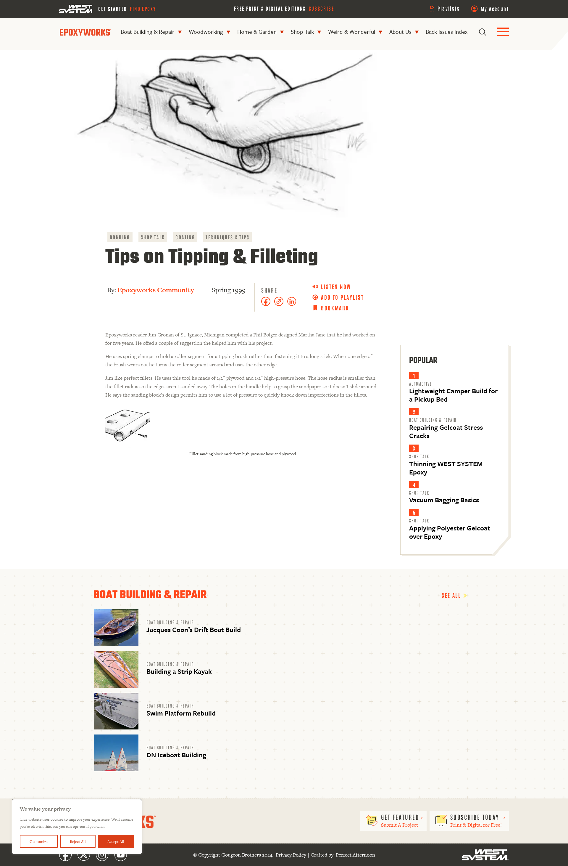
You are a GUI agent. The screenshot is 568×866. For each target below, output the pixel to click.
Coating (185, 237)
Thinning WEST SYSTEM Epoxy (446, 467)
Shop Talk (302, 32)
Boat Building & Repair (148, 32)
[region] (77, 826)
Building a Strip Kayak (179, 671)
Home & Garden (257, 32)
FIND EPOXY (143, 9)
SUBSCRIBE (321, 8)
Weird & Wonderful (351, 32)
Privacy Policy (291, 854)
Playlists (449, 8)
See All (452, 595)
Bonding (120, 237)
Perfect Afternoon (355, 854)
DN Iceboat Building (176, 755)
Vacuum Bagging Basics (444, 500)
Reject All (78, 841)
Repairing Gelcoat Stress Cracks (446, 431)
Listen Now (336, 286)
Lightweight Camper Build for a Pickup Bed (453, 395)
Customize (39, 841)
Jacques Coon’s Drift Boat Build (193, 629)
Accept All (115, 841)
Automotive (420, 383)
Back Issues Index (446, 32)
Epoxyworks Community (155, 290)
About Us (400, 32)
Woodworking (206, 32)
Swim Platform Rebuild (181, 713)
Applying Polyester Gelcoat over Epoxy (449, 532)
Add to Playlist (342, 297)
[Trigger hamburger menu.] (503, 32)
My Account (495, 9)
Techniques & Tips (227, 237)
